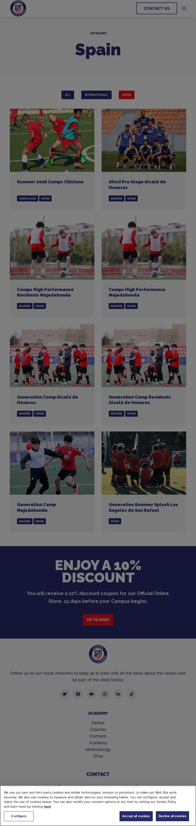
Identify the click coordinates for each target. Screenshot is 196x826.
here (47, 806)
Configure (18, 816)
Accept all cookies (136, 816)
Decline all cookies (172, 816)
